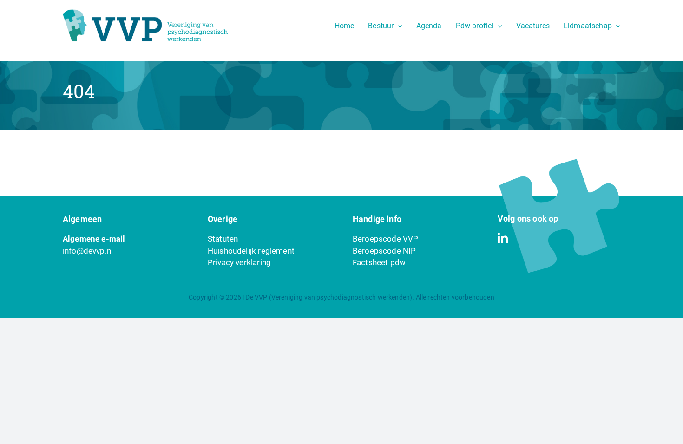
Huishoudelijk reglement (251, 250)
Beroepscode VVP (386, 238)
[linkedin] (503, 238)
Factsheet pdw (379, 262)
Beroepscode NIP (384, 250)
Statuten (223, 238)
